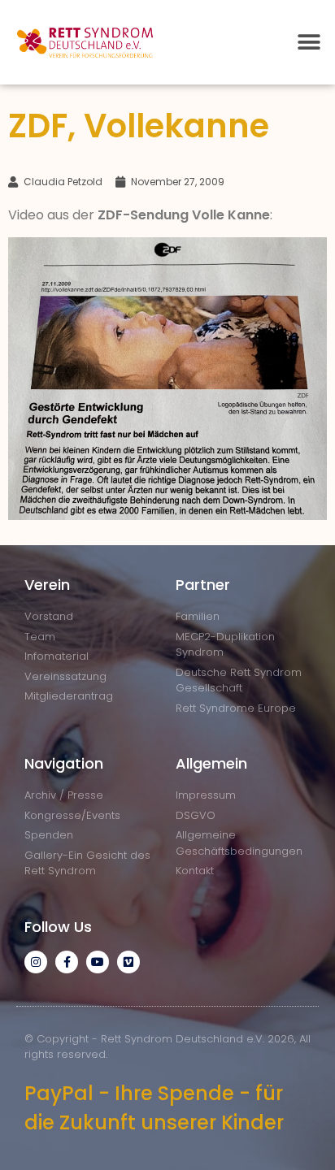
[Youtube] (97, 962)
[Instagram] (35, 962)
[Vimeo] (128, 962)
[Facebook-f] (66, 962)
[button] (308, 42)
